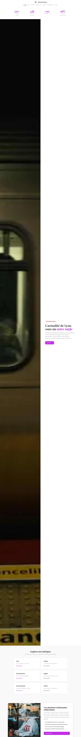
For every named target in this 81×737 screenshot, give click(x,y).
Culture (32, 4)
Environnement (50, 4)
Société (56, 4)
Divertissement (38, 4)
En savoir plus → (49, 733)
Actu (29, 4)
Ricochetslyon (42, 2)
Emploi (44, 4)
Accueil (25, 4)
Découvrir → (49, 342)
